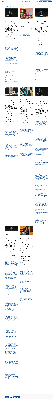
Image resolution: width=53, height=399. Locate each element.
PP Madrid (26, 1)
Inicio (22, 1)
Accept (7, 397)
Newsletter (36, 1)
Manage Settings (16, 397)
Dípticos (30, 1)
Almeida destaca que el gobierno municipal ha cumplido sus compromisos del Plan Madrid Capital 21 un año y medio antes (11, 31)
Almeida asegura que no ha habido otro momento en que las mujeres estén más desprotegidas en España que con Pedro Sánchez (27, 111)
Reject (11, 397)
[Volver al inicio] (4, 1)
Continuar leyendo (22, 158)
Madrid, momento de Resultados (45, 1)
